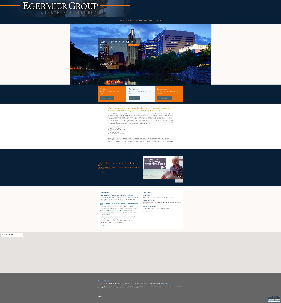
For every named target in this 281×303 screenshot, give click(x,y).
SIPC (167, 283)
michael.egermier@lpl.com (108, 62)
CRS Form (100, 292)
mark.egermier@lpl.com (107, 63)
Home (122, 20)
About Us (129, 20)
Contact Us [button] (133, 98)
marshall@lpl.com (105, 66)
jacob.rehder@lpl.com (106, 64)
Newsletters (104, 192)
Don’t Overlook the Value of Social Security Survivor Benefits (118, 217)
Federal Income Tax (148, 200)
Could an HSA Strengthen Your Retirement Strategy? (116, 210)
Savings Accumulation (149, 206)
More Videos (101, 172)
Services (138, 20)
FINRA (164, 283)
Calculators (147, 192)
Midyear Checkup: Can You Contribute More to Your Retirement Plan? (119, 204)
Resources (147, 20)
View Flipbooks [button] (106, 98)
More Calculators (148, 212)
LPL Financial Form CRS (104, 281)
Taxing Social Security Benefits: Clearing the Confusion (116, 195)
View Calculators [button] (164, 98)
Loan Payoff (146, 195)
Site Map (100, 296)
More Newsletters (105, 226)
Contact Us (157, 20)
